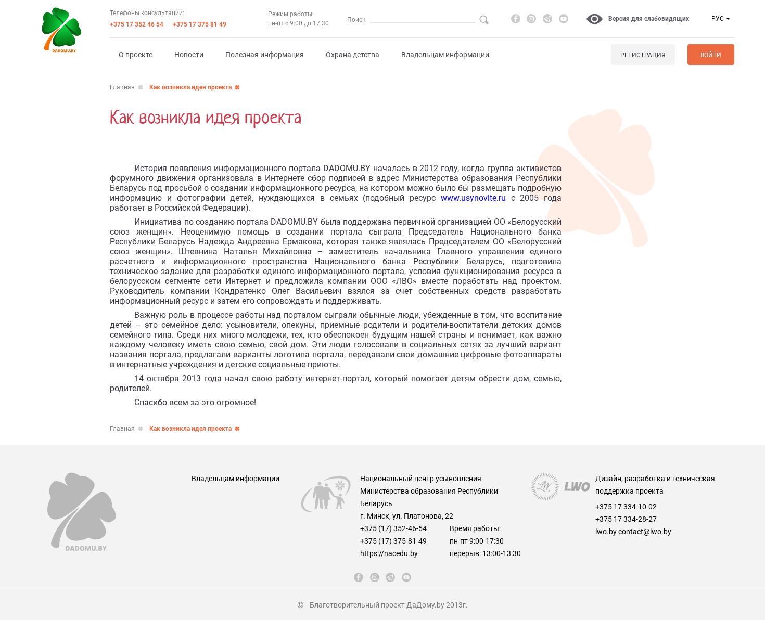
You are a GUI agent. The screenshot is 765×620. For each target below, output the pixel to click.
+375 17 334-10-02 (626, 506)
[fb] (515, 18)
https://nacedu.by (389, 553)
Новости (188, 54)
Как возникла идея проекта (190, 87)
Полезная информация (264, 54)
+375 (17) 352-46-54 (393, 528)
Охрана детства (352, 54)
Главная (122, 87)
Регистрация (643, 55)
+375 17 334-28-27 (626, 519)
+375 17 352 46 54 (136, 24)
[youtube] (563, 18)
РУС (717, 18)
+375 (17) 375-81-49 (393, 541)
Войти (710, 55)
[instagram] (531, 18)
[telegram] (547, 18)
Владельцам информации (445, 54)
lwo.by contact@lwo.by (633, 531)
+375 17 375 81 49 (199, 24)
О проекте (135, 54)
